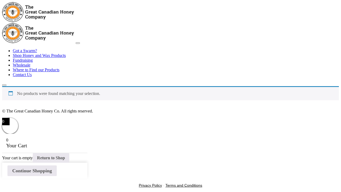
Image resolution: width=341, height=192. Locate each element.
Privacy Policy (150, 185)
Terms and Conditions (183, 185)
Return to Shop (51, 158)
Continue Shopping (32, 170)
